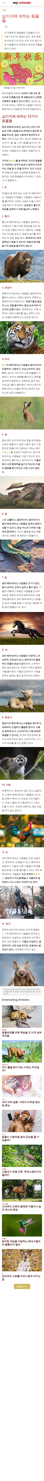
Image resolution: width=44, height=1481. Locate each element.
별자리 (12, 160)
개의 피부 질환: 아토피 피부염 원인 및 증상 (21, 1104)
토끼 (4, 365)
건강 (3, 1099)
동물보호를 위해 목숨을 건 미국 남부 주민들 (22, 1034)
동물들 (4, 10)
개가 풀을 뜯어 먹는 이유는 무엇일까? (20, 1069)
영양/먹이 (5, 1065)
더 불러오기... (22, 1286)
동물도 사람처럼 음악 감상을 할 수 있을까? (20, 1138)
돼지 (4, 933)
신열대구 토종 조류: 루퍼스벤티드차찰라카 (21, 1173)
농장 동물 (5, 1204)
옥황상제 (6, 452)
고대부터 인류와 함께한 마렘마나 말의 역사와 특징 (21, 1208)
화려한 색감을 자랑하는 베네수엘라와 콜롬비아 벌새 (21, 1243)
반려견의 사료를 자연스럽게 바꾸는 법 (21, 1278)
